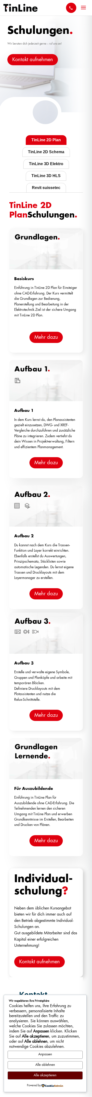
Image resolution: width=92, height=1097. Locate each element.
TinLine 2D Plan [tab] (46, 140)
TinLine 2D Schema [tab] (46, 152)
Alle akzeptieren (45, 1075)
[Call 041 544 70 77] (71, 8)
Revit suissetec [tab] (46, 188)
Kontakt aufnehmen (32, 59)
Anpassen (45, 1054)
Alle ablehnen (45, 1065)
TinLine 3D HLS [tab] (46, 176)
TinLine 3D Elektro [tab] (46, 164)
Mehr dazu (46, 337)
